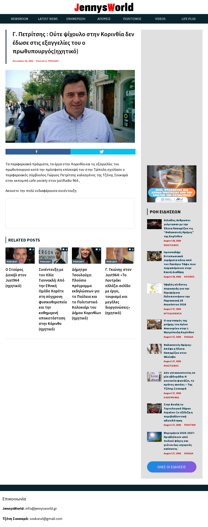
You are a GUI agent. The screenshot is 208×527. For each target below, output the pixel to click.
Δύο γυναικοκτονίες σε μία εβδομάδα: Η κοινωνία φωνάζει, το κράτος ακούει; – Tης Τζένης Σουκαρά (179, 380)
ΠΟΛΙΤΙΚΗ (190, 424)
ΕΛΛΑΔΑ (188, 336)
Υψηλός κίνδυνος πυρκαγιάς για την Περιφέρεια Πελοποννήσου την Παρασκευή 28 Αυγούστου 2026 (177, 294)
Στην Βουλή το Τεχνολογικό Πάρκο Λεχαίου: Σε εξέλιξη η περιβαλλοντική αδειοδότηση (178, 412)
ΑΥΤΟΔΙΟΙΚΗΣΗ (173, 313)
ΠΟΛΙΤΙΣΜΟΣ (171, 245)
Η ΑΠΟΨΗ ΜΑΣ (171, 397)
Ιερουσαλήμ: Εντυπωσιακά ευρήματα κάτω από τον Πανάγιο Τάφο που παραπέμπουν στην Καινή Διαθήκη (180, 262)
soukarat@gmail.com (46, 518)
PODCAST (53, 60)
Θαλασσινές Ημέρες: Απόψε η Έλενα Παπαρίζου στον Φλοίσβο (177, 351)
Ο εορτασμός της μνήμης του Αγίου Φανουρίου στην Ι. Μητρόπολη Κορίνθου (179, 326)
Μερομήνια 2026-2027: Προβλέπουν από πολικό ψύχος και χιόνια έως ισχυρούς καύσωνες (179, 441)
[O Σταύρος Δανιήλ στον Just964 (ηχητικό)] (20, 255)
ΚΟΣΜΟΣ (189, 276)
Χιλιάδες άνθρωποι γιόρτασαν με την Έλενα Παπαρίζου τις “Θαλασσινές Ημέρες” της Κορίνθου (179, 228)
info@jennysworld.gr (41, 508)
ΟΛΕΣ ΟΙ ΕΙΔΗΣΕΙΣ (171, 467)
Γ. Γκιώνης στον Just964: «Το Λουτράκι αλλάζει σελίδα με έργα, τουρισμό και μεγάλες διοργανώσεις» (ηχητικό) (118, 291)
